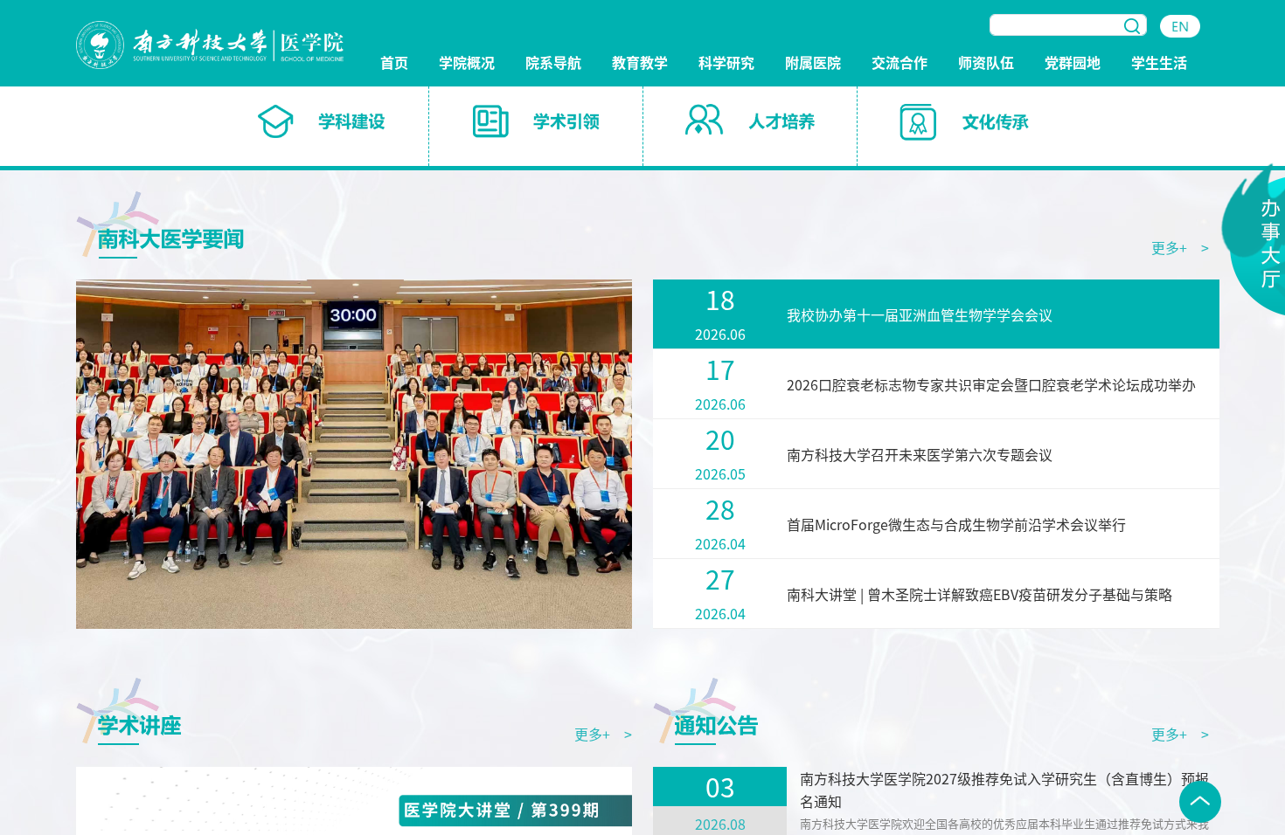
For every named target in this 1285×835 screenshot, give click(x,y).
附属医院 (813, 63)
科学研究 (726, 63)
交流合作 (899, 63)
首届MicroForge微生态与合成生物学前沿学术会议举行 (956, 524)
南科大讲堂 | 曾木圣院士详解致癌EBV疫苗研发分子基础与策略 (979, 593)
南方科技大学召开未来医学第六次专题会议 (919, 454)
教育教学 (640, 63)
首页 (394, 63)
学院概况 (467, 63)
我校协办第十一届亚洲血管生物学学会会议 (919, 314)
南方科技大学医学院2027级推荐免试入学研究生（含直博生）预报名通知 (1004, 789)
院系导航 (553, 63)
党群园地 (1073, 63)
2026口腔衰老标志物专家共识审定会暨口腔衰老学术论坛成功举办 (991, 384)
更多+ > (1180, 247)
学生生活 (1159, 63)
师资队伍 (986, 63)
